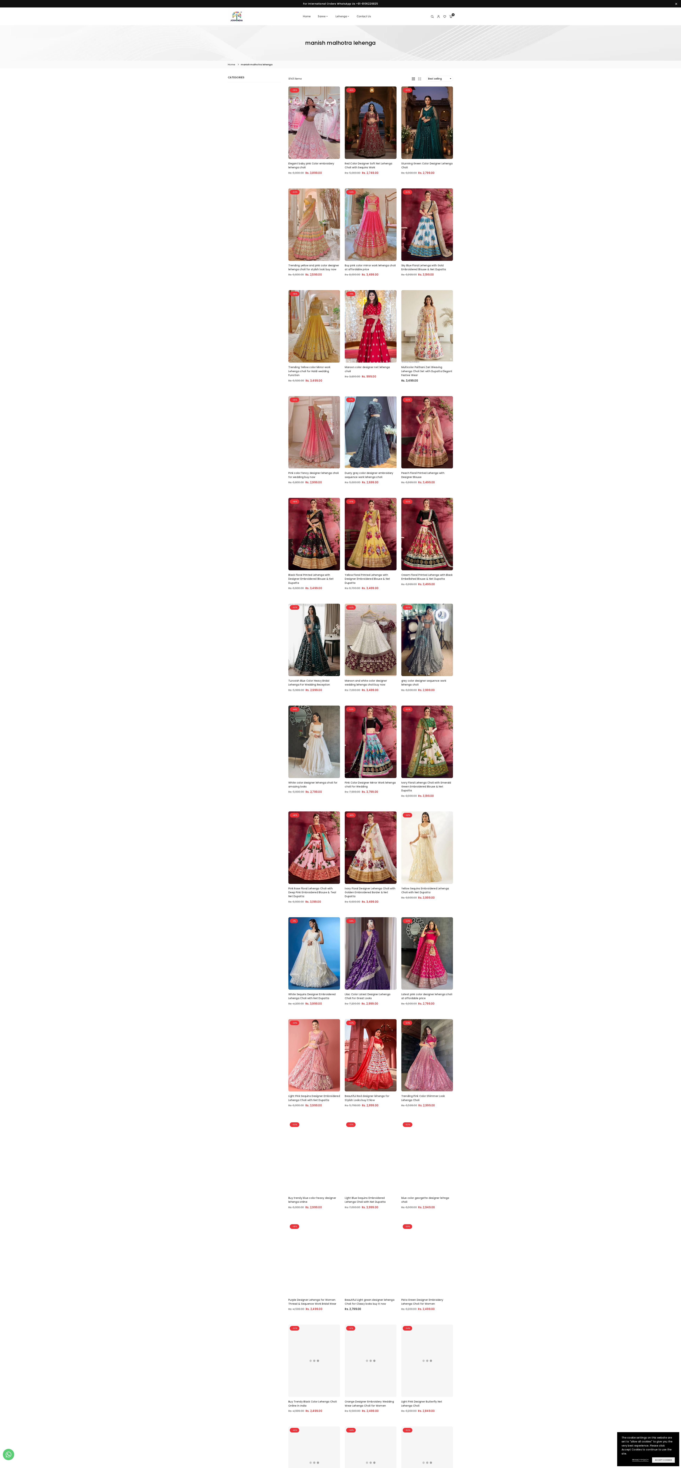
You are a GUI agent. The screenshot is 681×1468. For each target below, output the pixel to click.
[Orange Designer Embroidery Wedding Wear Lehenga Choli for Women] (370, 1361)
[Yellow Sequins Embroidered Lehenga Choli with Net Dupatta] (427, 847)
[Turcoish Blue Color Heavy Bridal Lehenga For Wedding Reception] (314, 640)
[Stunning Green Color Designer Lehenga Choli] (427, 122)
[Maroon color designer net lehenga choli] (370, 326)
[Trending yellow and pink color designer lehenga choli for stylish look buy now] (314, 224)
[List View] (420, 78)
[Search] (432, 16)
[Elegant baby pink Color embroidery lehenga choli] (314, 122)
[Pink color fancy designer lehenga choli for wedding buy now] (314, 432)
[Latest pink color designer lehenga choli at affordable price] (427, 953)
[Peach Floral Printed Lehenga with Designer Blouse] (427, 432)
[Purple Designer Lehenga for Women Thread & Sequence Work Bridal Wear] (314, 1259)
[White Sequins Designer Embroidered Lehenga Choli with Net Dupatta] (314, 953)
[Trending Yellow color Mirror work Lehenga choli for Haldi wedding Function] (314, 326)
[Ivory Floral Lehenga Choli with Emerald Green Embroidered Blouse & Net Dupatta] (427, 742)
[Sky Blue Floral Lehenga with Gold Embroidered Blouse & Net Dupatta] (427, 224)
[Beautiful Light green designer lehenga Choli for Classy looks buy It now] (370, 1259)
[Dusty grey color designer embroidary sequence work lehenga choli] (370, 432)
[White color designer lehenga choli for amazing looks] (314, 742)
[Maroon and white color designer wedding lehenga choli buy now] (370, 640)
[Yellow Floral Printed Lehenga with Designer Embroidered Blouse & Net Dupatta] (370, 534)
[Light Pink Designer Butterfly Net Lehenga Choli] (427, 1361)
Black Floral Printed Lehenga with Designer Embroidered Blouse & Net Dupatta (311, 579)
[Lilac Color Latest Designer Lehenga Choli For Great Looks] (370, 953)
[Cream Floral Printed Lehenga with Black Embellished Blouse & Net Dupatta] (427, 534)
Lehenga (341, 16)
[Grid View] (413, 78)
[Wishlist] (445, 16)
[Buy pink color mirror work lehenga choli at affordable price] (370, 224)
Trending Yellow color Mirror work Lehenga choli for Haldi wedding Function (309, 371)
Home (307, 16)
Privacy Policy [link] (640, 1459)
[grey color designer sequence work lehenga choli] (427, 640)
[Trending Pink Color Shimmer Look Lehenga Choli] (427, 1055)
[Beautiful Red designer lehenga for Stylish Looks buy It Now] (370, 1055)
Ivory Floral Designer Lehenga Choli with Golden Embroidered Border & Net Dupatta (370, 892)
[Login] (438, 16)
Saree (321, 16)
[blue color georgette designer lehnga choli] (427, 1157)
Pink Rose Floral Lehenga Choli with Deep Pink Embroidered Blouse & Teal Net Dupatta (312, 892)
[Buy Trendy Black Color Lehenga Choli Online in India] (314, 1361)
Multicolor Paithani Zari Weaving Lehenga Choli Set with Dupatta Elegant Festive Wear (426, 371)
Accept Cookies (663, 1460)
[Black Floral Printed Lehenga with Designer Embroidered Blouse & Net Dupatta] (314, 534)
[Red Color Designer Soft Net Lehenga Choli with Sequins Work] (370, 122)
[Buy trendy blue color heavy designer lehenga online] (314, 1157)
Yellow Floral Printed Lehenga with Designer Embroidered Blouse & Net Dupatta (367, 579)
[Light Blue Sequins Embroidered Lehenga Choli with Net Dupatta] (370, 1157)
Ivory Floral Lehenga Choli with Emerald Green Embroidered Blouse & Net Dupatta (426, 786)
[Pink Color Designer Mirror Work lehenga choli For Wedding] (370, 742)
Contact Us (364, 16)
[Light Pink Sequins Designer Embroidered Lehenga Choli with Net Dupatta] (314, 1055)
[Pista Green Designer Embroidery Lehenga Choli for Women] (427, 1259)
